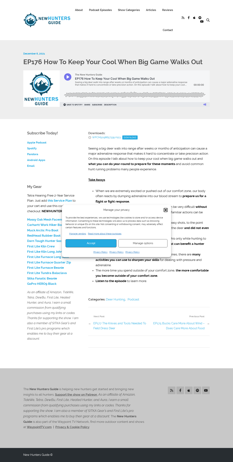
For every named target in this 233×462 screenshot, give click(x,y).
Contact (168, 30)
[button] (165, 210)
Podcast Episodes (100, 10)
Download (130, 137)
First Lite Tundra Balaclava (47, 273)
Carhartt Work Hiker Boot (46, 225)
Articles (151, 10)
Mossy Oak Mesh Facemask (47, 219)
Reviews (167, 10)
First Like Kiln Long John (44, 251)
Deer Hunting (115, 299)
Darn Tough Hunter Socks (46, 241)
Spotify (32, 148)
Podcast (133, 299)
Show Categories (129, 10)
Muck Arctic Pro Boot (42, 230)
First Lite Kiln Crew (41, 246)
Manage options (143, 243)
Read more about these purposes (104, 233)
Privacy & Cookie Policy (72, 427)
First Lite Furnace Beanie (45, 267)
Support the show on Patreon (76, 394)
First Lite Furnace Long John (48, 257)
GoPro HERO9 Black (41, 284)
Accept (91, 243)
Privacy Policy (100, 252)
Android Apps (36, 160)
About (79, 10)
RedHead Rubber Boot (44, 235)
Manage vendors (77, 233)
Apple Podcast (36, 142)
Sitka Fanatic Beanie (42, 278)
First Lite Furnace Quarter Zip (49, 262)
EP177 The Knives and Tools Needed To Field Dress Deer (119, 326)
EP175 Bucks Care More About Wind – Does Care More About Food (179, 326)
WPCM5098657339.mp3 (106, 137)
